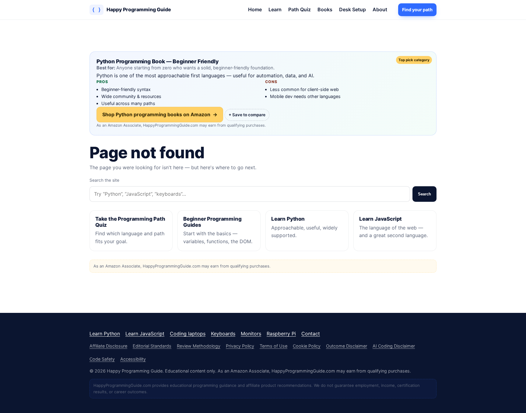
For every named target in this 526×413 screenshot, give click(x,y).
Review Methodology (198, 345)
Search (424, 194)
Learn (275, 9)
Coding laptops (187, 334)
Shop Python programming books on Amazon (159, 114)
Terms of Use (273, 345)
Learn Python (104, 334)
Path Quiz (299, 9)
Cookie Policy (307, 345)
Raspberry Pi (281, 334)
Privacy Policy (240, 345)
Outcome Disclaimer (346, 345)
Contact (310, 334)
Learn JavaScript (144, 334)
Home (255, 9)
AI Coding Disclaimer (394, 345)
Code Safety (102, 359)
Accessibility (133, 359)
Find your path (417, 9)
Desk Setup (352, 9)
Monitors (251, 334)
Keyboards (223, 334)
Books (324, 9)
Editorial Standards (152, 345)
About (380, 9)
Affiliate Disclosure (108, 345)
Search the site (104, 180)
